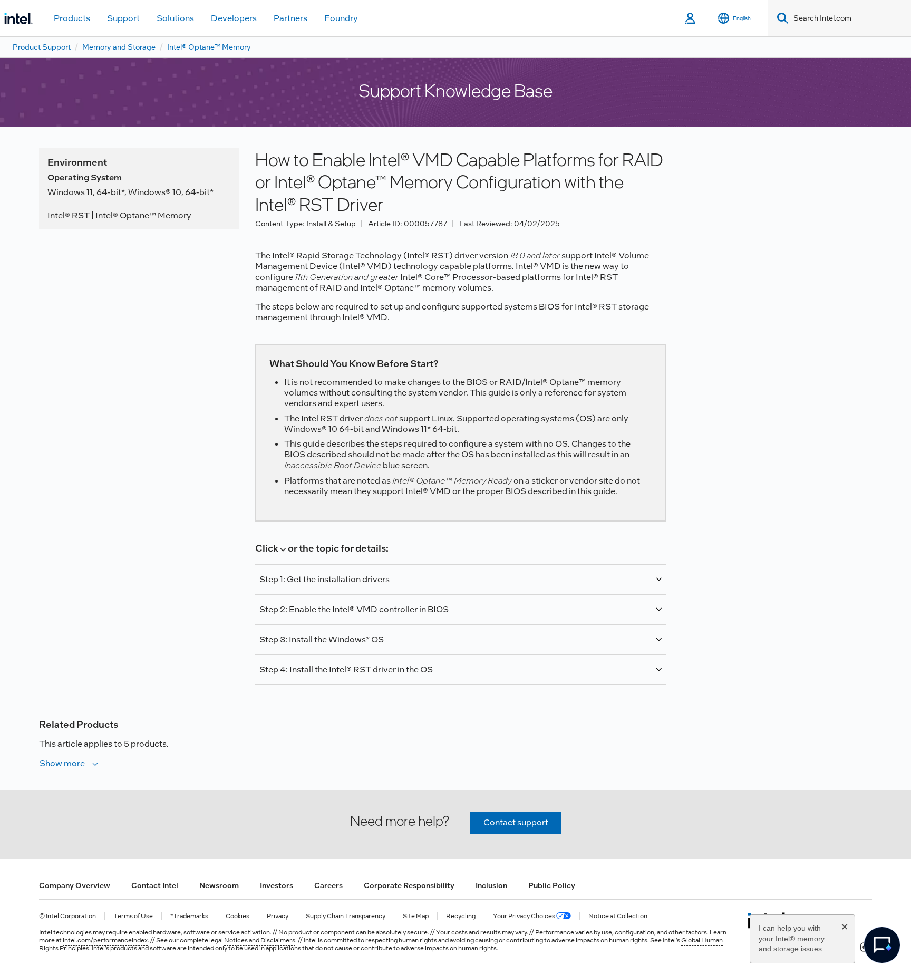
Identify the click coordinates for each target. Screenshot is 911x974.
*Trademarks (189, 916)
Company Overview (74, 885)
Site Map (416, 916)
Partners (290, 18)
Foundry (341, 18)
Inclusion (491, 885)
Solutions (175, 18)
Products (72, 18)
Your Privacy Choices (524, 916)
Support (123, 18)
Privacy (277, 916)
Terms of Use (133, 916)
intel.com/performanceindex (105, 940)
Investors (276, 885)
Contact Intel (154, 885)
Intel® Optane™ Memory (209, 47)
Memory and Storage (119, 47)
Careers (328, 885)
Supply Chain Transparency (345, 916)
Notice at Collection (617, 916)
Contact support (515, 822)
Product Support (42, 47)
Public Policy (551, 885)
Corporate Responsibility (409, 885)
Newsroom (219, 885)
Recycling (461, 916)
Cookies (237, 916)
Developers (234, 18)
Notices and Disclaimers (259, 940)
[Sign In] (691, 18)
